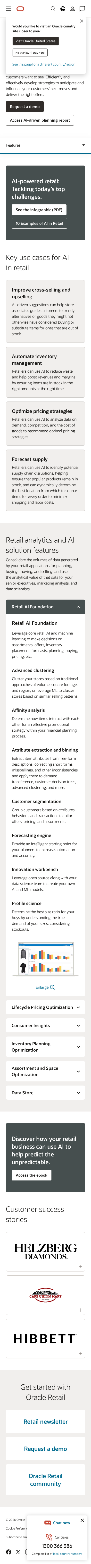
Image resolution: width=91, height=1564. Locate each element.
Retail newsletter (46, 1421)
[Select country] (63, 9)
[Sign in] (72, 9)
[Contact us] (82, 9)
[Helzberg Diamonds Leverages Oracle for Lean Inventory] (45, 1252)
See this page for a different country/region (43, 64)
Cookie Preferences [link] (18, 1528)
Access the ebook (31, 1175)
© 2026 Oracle (15, 1520)
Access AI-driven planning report (40, 120)
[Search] (53, 9)
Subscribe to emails (18, 1537)
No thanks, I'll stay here (30, 52)
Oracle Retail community (45, 1479)
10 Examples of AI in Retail (39, 223)
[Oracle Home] (20, 8)
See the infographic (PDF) (39, 209)
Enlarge (43, 987)
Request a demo (25, 106)
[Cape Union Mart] (45, 1295)
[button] (9, 9)
